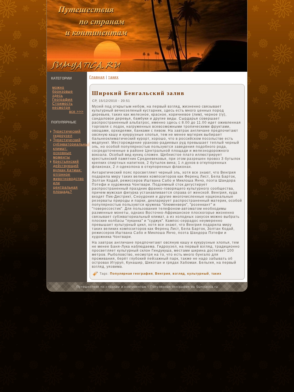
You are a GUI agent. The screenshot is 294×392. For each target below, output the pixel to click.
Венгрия (162, 273)
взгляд (179, 273)
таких (113, 77)
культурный (198, 273)
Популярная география (131, 273)
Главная (97, 77)
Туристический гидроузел (67, 133)
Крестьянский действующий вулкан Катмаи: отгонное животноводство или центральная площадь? (68, 177)
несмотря (61, 108)
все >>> (76, 112)
